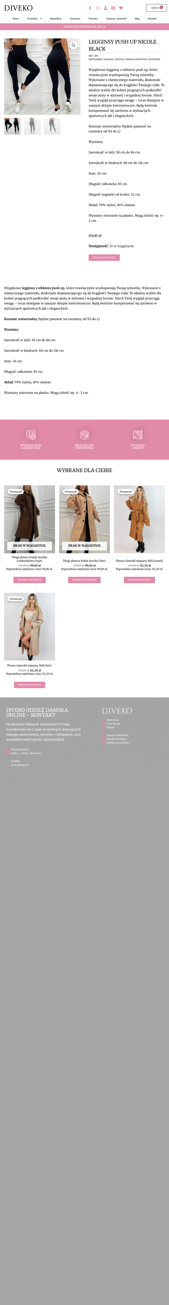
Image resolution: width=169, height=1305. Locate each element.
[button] (73, 45)
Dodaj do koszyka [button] (139, 579)
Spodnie (119, 59)
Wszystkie (154, 59)
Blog (137, 18)
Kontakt (152, 18)
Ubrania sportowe (136, 59)
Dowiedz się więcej (30, 579)
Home (16, 18)
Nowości (93, 18)
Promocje (75, 18)
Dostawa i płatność (116, 18)
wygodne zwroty (138, 447)
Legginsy (108, 59)
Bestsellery (56, 18)
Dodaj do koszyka (104, 257)
